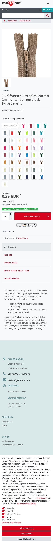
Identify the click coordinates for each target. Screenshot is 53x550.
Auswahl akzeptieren (26, 539)
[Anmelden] (3, 10)
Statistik (10, 511)
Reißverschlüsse (25, 21)
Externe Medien (13, 514)
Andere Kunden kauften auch (16, 271)
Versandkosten (22, 238)
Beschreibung (10, 247)
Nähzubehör (12, 21)
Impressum (41, 498)
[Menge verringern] (10, 218)
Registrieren (7, 422)
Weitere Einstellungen (11, 523)
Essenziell (10, 508)
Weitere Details (11, 263)
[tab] (26, 247)
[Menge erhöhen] (10, 214)
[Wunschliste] (40, 10)
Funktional (10, 520)
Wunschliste (9, 231)
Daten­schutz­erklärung (26, 504)
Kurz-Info (8, 255)
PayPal (9, 517)
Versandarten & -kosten (12, 445)
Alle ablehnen (26, 534)
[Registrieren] (7, 10)
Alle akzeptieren (27, 528)
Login (4, 425)
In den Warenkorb (32, 216)
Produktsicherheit (11, 279)
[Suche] (47, 15)
